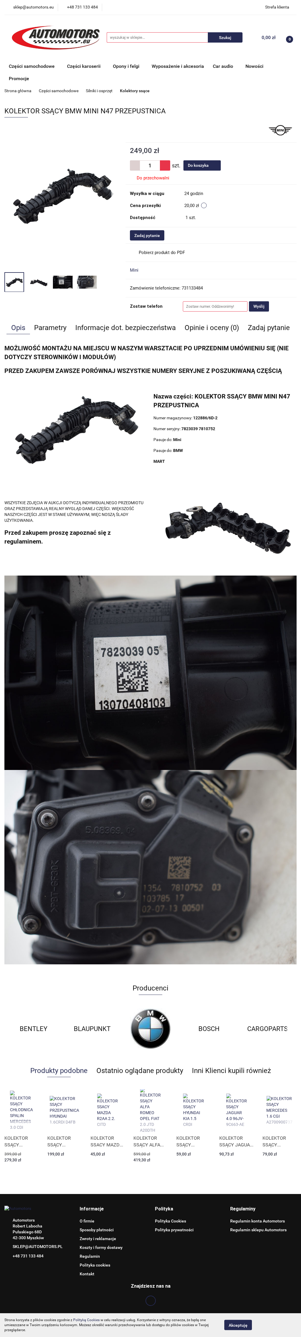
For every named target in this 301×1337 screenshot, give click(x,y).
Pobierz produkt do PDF (162, 252)
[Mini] (280, 129)
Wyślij (259, 306)
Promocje (19, 78)
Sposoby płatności (97, 1229)
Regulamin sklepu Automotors (258, 1229)
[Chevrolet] (267, 1029)
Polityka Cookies (170, 1221)
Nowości (254, 66)
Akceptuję (238, 1325)
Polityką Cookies (86, 1320)
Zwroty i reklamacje (98, 1238)
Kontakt (87, 1274)
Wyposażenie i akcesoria (178, 66)
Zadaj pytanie (147, 235)
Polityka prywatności (174, 1229)
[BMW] (92, 1029)
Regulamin (90, 1256)
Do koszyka (199, 165)
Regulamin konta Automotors (257, 1221)
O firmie (87, 1221)
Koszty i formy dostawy (101, 1247)
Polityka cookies (95, 1265)
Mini (134, 270)
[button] (92, 1209)
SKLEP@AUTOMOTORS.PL (38, 1246)
